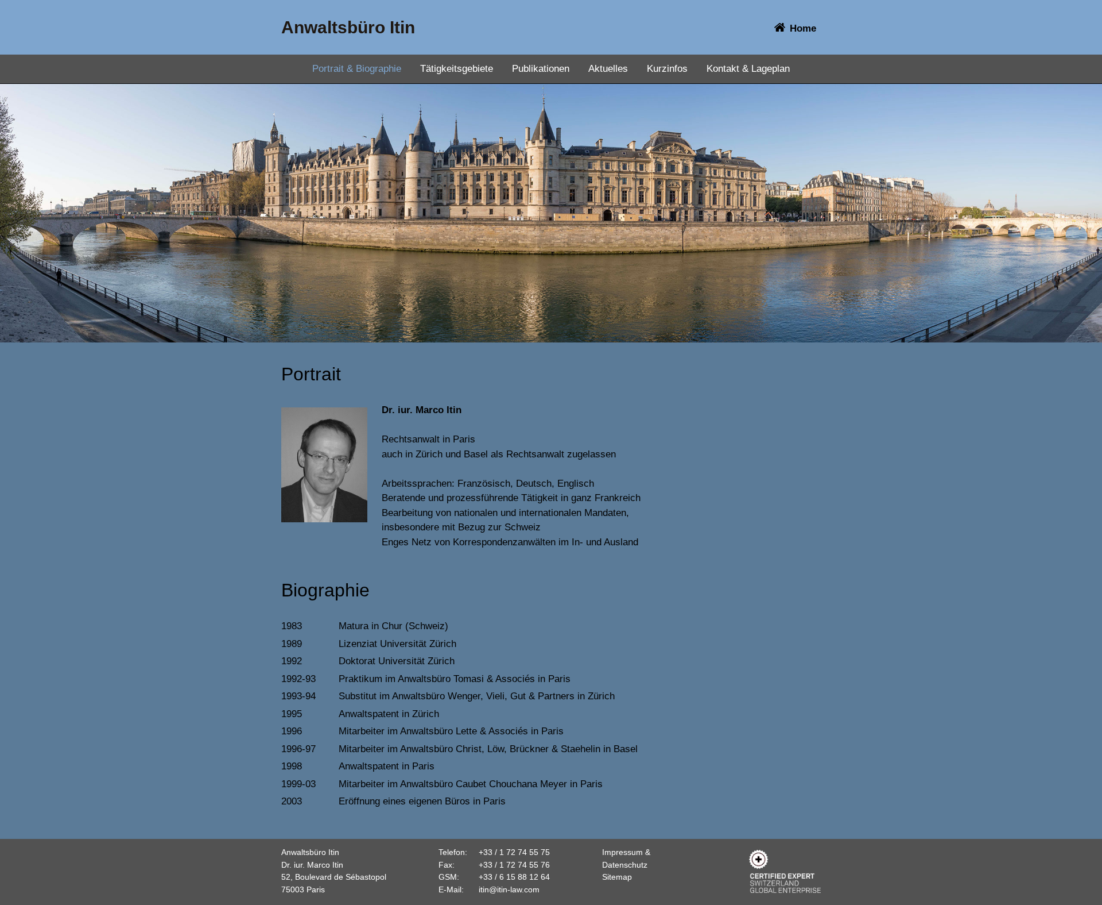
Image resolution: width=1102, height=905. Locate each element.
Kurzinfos (667, 68)
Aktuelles (608, 68)
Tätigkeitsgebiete (456, 68)
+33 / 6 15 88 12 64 (514, 876)
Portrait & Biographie (356, 68)
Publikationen (540, 68)
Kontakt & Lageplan (748, 68)
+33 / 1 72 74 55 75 (514, 852)
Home (803, 28)
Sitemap (617, 876)
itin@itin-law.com (509, 889)
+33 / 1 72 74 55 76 (514, 864)
